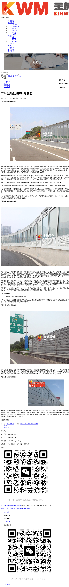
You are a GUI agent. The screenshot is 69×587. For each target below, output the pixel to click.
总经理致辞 (15, 26)
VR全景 (14, 34)
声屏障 (14, 40)
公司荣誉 (14, 24)
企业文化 (14, 28)
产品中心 (11, 36)
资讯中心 (11, 49)
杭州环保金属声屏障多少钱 (29, 424)
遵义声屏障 (10, 424)
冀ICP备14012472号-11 (8, 509)
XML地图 (27, 509)
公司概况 (11, 23)
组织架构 (14, 32)
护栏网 (14, 38)
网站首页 (11, 21)
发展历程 (14, 30)
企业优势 (11, 45)
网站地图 (20, 509)
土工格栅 (14, 41)
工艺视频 (11, 43)
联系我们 (11, 51)
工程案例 (11, 47)
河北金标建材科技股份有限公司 (11, 505)
